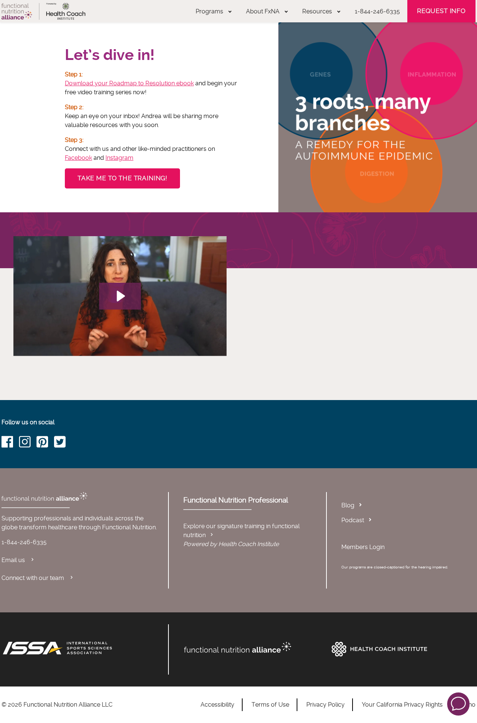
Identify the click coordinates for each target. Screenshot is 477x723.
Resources (317, 11)
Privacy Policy (325, 704)
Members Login (363, 547)
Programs (209, 11)
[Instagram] (28, 443)
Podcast (352, 520)
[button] (458, 703)
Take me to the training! (122, 178)
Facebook (78, 157)
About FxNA (262, 11)
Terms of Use (270, 704)
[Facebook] (10, 443)
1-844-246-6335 (377, 11)
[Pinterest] (45, 443)
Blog (347, 505)
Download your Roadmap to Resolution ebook (129, 83)
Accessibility (217, 704)
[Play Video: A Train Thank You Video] (120, 296)
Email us (13, 560)
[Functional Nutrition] (254, 647)
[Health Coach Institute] (402, 649)
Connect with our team (33, 577)
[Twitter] (63, 443)
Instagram (119, 157)
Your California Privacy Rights (402, 704)
